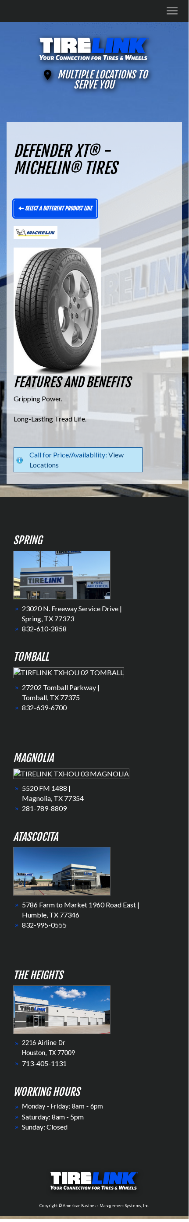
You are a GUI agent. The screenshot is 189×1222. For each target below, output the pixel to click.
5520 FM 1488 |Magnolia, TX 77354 (53, 793)
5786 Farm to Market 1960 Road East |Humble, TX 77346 (80, 909)
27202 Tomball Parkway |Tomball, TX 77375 (61, 692)
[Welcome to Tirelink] (94, 47)
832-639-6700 (44, 707)
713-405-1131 (44, 1063)
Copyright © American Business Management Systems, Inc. (94, 1205)
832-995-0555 (44, 925)
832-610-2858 (44, 628)
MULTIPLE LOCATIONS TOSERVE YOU (102, 79)
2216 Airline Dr (43, 1043)
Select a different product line (58, 208)
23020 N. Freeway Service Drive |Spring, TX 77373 (72, 613)
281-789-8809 (44, 808)
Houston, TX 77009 (48, 1053)
